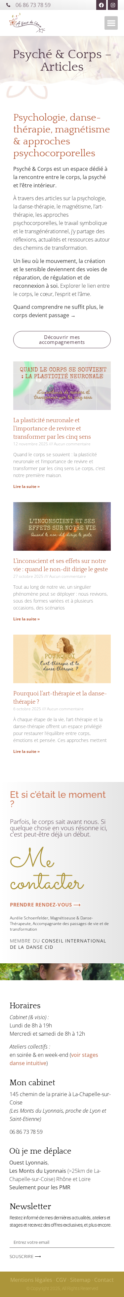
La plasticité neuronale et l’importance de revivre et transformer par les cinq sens (52, 428)
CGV (61, 1280)
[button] (111, 23)
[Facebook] (101, 5)
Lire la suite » (26, 486)
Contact (104, 1280)
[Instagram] (113, 5)
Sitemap (80, 1280)
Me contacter (46, 872)
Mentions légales (31, 1280)
